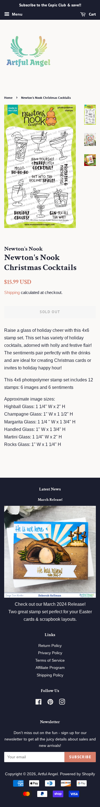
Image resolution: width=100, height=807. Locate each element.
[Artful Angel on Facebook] (38, 703)
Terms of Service (50, 660)
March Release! (50, 499)
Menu (16, 14)
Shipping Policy (50, 675)
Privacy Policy (50, 653)
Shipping (12, 292)
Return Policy (50, 646)
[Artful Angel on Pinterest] (50, 703)
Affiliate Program (50, 668)
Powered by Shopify (77, 774)
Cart (92, 14)
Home (8, 97)
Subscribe (80, 756)
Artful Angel (48, 774)
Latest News (50, 489)
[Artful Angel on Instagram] (62, 703)
